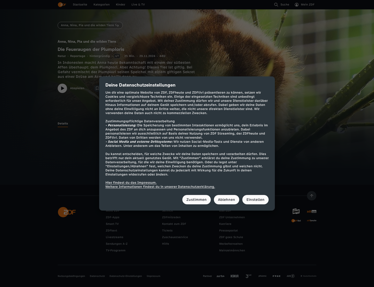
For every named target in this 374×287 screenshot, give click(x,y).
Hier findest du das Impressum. (131, 182)
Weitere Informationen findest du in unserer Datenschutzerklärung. (160, 187)
